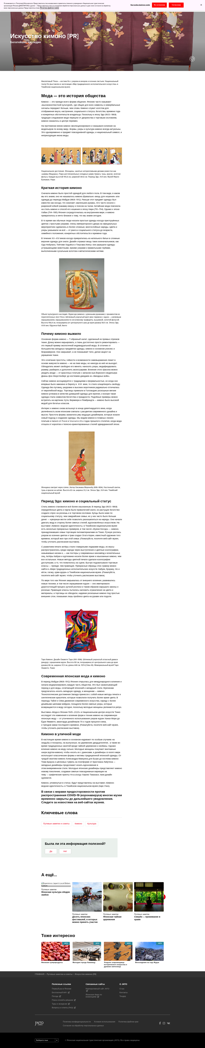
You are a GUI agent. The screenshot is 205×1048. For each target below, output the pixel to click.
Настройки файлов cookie (140, 5)
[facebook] (160, 1023)
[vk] (168, 1023)
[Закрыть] (201, 5)
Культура (91, 823)
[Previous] (38, 904)
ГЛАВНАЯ (39, 974)
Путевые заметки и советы (56, 823)
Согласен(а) (176, 5)
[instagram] (164, 1023)
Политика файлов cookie (49, 8)
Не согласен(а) (159, 5)
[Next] (167, 904)
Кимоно (78, 823)
